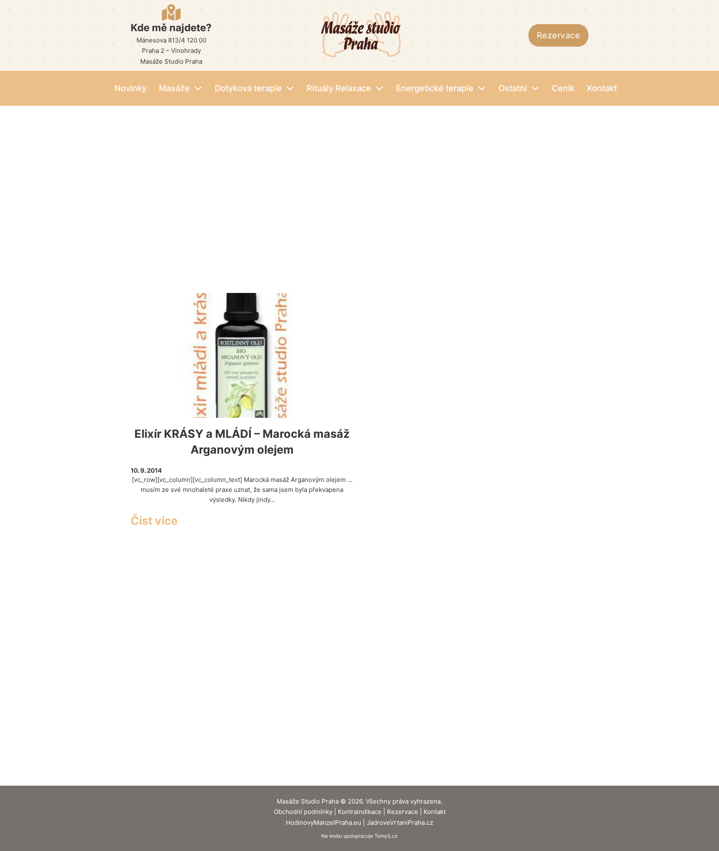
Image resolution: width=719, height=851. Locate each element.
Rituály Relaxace (339, 88)
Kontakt (602, 88)
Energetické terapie (435, 88)
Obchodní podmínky (303, 812)
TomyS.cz (386, 836)
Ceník (563, 88)
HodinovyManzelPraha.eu (323, 822)
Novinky (130, 88)
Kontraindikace (360, 812)
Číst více (154, 521)
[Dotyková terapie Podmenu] (290, 88)
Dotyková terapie (248, 88)
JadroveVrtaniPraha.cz (400, 822)
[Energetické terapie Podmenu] (482, 88)
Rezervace (558, 35)
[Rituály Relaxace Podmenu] (379, 88)
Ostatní (512, 88)
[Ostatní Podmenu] (535, 88)
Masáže (174, 88)
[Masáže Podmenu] (198, 88)
